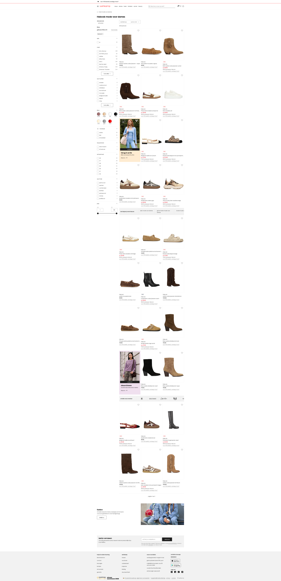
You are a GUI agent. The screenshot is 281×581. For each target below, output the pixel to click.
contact (99, 560)
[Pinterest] (182, 572)
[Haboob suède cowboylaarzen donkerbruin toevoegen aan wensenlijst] (182, 263)
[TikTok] (179, 572)
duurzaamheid (126, 572)
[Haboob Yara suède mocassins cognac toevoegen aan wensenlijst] (160, 30)
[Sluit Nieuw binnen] (116, 143)
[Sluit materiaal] (116, 129)
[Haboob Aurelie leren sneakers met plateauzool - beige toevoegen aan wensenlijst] (138, 165)
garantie (99, 572)
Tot (111, 207)
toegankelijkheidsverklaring (158, 578)
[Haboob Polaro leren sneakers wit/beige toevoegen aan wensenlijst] (138, 218)
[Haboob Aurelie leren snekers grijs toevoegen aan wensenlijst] (160, 165)
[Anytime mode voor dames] (141, 398)
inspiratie (124, 566)
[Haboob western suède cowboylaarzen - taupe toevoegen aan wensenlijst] (138, 30)
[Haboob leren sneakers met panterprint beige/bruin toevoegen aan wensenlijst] (160, 449)
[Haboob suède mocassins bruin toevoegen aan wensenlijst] (138, 263)
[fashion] (162, 514)
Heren (125, 6)
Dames (120, 6)
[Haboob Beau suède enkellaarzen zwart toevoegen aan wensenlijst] (160, 352)
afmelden (150, 544)
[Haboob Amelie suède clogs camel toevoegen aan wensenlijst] (160, 308)
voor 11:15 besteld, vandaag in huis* (127, 67)
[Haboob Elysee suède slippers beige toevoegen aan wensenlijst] (182, 218)
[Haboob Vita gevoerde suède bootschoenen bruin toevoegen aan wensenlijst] (138, 308)
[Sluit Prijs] (116, 203)
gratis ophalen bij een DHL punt (155, 560)
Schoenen (100, 23)
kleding (124, 569)
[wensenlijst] (181, 6)
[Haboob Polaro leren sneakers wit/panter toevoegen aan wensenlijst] (160, 75)
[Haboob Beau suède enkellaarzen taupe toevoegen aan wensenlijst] (182, 352)
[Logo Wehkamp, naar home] (104, 6)
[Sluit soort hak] (116, 179)
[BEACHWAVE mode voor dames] (153, 398)
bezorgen (99, 563)
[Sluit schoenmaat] (116, 154)
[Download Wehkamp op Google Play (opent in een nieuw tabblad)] (176, 566)
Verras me (167, 539)
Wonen (135, 6)
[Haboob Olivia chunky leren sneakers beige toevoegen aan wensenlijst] (182, 165)
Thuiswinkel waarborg (130, 578)
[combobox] (161, 6)
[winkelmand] (183, 6)
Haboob (100, 34)
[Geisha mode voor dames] (164, 398)
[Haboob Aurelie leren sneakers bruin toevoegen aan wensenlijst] (160, 404)
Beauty (140, 6)
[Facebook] (175, 572)
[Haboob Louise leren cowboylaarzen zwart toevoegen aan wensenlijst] (160, 263)
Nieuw (116, 6)
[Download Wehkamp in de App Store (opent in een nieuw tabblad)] (176, 562)
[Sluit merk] (116, 47)
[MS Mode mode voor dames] (175, 398)
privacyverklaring (172, 543)
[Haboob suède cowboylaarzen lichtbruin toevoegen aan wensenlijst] (182, 449)
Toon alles (106, 73)
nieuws (123, 557)
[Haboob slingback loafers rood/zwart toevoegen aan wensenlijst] (138, 404)
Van (98, 207)
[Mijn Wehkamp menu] (178, 6)
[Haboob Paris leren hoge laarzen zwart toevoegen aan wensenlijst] (182, 404)
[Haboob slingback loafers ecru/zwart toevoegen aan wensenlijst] (160, 120)
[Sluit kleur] (116, 110)
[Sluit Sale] (116, 38)
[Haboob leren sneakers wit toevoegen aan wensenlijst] (182, 75)
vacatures (124, 560)
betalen (99, 566)
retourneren (100, 569)
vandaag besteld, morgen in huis (155, 557)
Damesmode (100, 21)
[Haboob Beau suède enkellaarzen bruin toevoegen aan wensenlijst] (182, 308)
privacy (168, 578)
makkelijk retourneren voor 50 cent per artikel (155, 564)
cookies (173, 578)
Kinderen (130, 6)
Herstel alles (114, 30)
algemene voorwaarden (143, 578)
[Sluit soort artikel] (116, 79)
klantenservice (101, 557)
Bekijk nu (101, 517)
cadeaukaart (125, 563)
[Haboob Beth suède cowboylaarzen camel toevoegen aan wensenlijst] (182, 30)
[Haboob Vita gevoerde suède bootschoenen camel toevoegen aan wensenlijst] (160, 218)
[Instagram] (172, 572)
